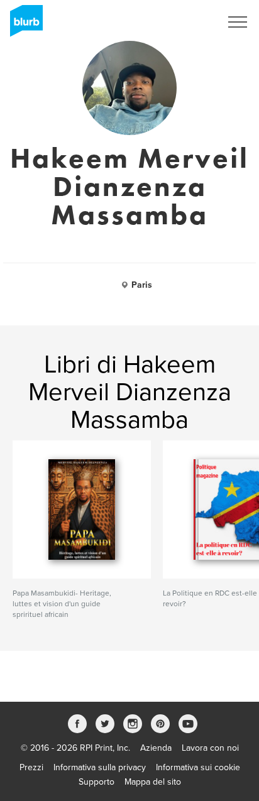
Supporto (96, 781)
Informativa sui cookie (198, 767)
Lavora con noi (210, 748)
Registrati (185, 22)
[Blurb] (22, 25)
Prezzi (31, 767)
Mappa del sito (152, 781)
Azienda (156, 748)
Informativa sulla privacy (99, 767)
